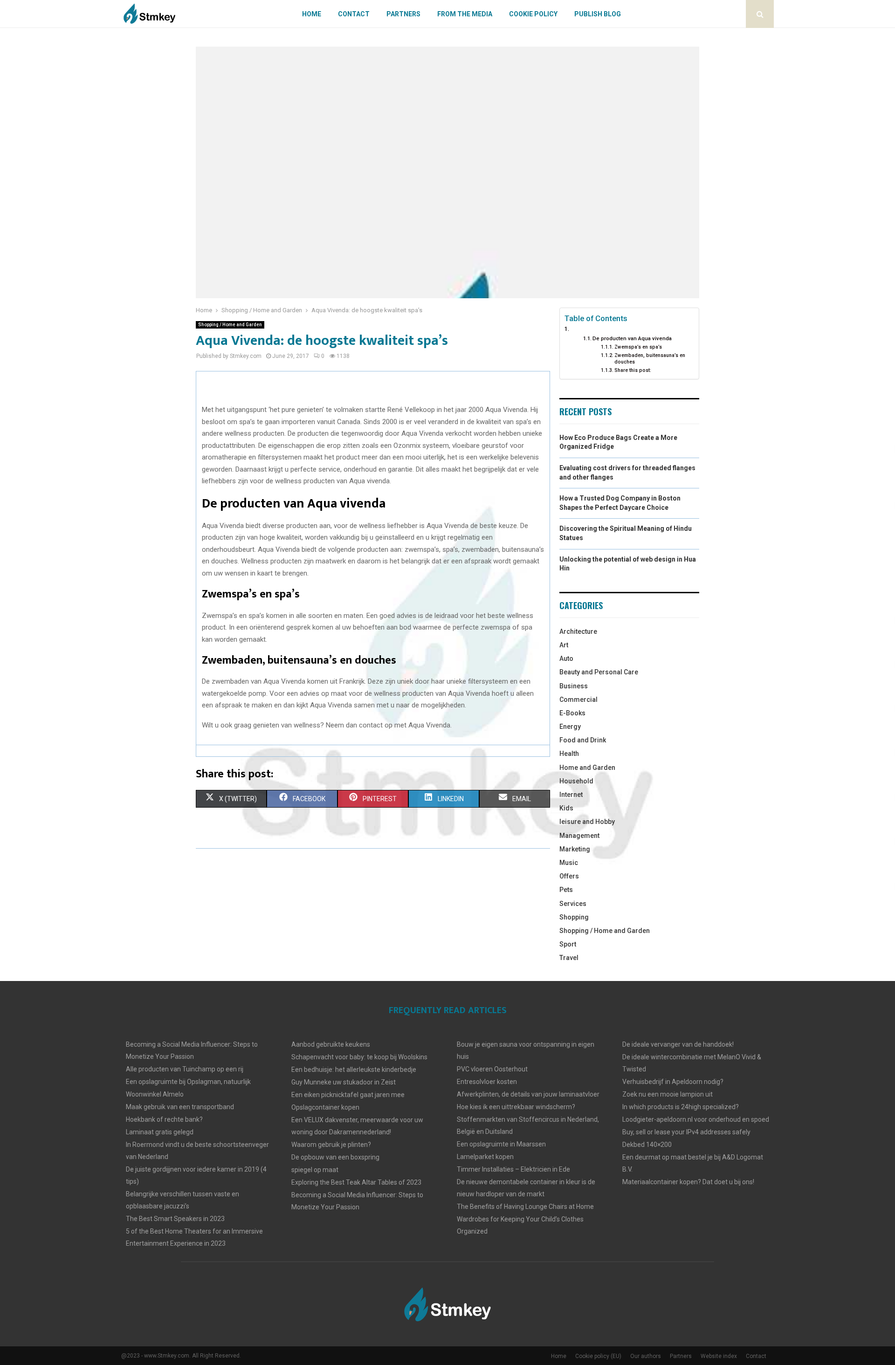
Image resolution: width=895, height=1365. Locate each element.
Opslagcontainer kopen (325, 1107)
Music (568, 862)
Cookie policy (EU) (598, 1356)
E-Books (572, 713)
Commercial (578, 699)
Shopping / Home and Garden (230, 324)
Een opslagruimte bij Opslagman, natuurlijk (188, 1081)
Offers (569, 876)
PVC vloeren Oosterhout (492, 1069)
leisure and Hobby (587, 821)
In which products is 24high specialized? (680, 1107)
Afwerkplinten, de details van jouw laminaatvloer (528, 1094)
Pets (566, 889)
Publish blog (597, 14)
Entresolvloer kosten (487, 1081)
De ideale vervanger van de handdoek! (678, 1044)
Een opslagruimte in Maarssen (501, 1144)
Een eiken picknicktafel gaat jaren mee (348, 1094)
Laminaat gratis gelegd (159, 1132)
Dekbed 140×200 (647, 1144)
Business (573, 686)
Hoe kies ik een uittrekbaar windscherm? (516, 1107)
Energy (570, 726)
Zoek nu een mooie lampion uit (667, 1094)
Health (569, 753)
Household (576, 781)
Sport (567, 944)
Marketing (574, 849)
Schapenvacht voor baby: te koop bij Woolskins (359, 1057)
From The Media (464, 14)
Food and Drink (582, 740)
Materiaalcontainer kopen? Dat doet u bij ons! (688, 1182)
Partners (403, 14)
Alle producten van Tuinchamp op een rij (184, 1069)
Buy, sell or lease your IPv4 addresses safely (686, 1132)
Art (563, 645)
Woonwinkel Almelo (155, 1094)
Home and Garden (587, 767)
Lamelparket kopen (485, 1156)
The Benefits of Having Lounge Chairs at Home (525, 1206)
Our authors (645, 1356)
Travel (568, 957)
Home (311, 14)
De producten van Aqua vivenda (632, 338)
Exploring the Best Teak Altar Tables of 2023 (356, 1182)
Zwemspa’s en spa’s (638, 347)
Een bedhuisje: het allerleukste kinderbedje (353, 1069)
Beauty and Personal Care (598, 672)
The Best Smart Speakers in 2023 (175, 1218)
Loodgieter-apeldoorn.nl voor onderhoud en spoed (695, 1119)
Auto (566, 658)
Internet (571, 794)
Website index (719, 1356)
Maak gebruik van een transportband (180, 1107)
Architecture (578, 631)
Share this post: (632, 370)
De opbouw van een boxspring (335, 1157)
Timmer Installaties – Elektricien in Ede (513, 1169)
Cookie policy (533, 14)
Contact (354, 14)
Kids (566, 808)
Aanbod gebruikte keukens (330, 1044)
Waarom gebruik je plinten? (331, 1144)
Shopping (574, 917)
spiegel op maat (314, 1169)
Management (579, 835)
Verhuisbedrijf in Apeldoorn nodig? (672, 1081)
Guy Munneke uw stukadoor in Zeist (343, 1082)
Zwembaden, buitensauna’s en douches (649, 358)
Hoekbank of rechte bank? (164, 1119)
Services (572, 903)
